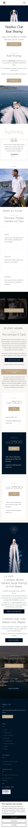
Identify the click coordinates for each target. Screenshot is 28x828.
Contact (5, 749)
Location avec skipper (8, 743)
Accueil (5, 730)
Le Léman (6, 746)
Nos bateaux (6, 738)
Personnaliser (14, 821)
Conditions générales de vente (10, 761)
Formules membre (7, 732)
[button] (14, 13)
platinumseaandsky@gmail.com (11, 775)
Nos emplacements (8, 740)
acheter (14, 408)
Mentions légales (7, 764)
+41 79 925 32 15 (8, 778)
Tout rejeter (14, 824)
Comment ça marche (8, 735)
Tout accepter (14, 817)
